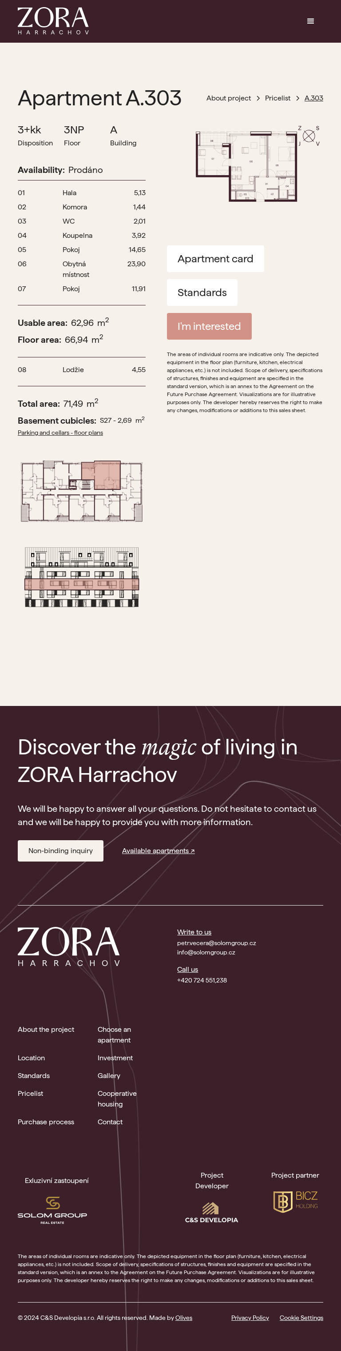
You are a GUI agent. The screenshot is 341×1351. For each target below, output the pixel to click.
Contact (110, 1122)
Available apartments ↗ (158, 850)
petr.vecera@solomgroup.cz (216, 942)
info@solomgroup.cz (206, 952)
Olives (183, 1317)
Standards (202, 292)
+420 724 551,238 (202, 980)
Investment (115, 1058)
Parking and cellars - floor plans (60, 432)
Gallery (109, 1075)
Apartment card (216, 258)
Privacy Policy (250, 1317)
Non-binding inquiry (60, 850)
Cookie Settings (301, 1317)
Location (31, 1058)
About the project (46, 1029)
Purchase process (46, 1122)
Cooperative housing (117, 1098)
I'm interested (209, 326)
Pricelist (30, 1093)
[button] (310, 21)
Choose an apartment (114, 1034)
